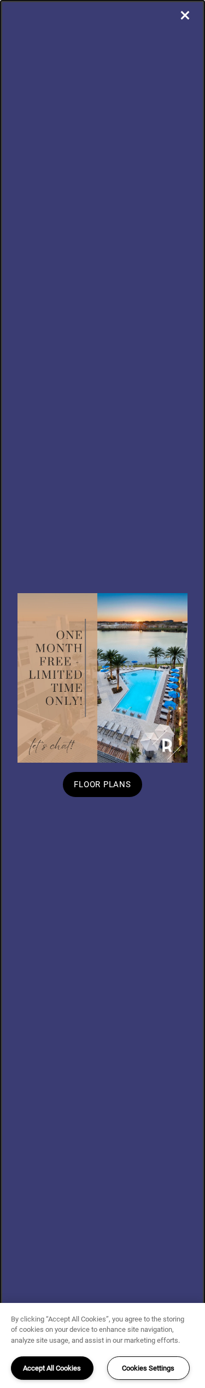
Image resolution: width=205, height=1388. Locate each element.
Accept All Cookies (52, 1368)
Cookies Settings (148, 1368)
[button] (102, 784)
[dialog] (102, 694)
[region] (102, 1345)
